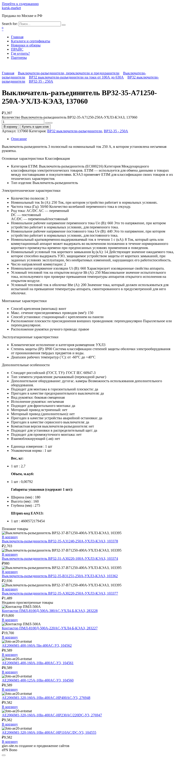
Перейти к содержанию (20, 4)
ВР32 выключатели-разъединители (74, 131)
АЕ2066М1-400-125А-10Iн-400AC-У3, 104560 (38, 680)
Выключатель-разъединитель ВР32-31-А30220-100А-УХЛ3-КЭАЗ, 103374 (60, 558)
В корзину (10, 126)
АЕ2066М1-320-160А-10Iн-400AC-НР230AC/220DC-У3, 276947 (52, 715)
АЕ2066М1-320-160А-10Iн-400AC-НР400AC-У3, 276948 (46, 698)
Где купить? (20, 53)
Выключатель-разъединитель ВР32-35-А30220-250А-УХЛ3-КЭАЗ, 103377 (60, 593)
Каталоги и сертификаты (30, 41)
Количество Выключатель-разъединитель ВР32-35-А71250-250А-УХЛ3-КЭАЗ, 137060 (69, 117)
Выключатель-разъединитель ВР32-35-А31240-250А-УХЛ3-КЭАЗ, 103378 (60, 541)
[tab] (92, 139)
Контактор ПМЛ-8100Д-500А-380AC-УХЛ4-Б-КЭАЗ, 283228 (50, 611)
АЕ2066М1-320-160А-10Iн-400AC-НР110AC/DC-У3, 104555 (49, 732)
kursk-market (11, 8)
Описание (19, 139)
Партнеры (19, 58)
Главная (17, 37)
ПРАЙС (17, 49)
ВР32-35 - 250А (41, 81)
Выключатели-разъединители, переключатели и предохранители (68, 73)
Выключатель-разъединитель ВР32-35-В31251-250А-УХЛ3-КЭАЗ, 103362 (60, 576)
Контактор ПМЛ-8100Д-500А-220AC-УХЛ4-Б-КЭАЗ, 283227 (50, 628)
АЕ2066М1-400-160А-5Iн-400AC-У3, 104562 (37, 645)
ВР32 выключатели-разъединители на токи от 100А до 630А (76, 77)
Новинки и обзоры (26, 45)
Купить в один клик (35, 126)
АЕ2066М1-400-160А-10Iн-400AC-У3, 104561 (38, 663)
